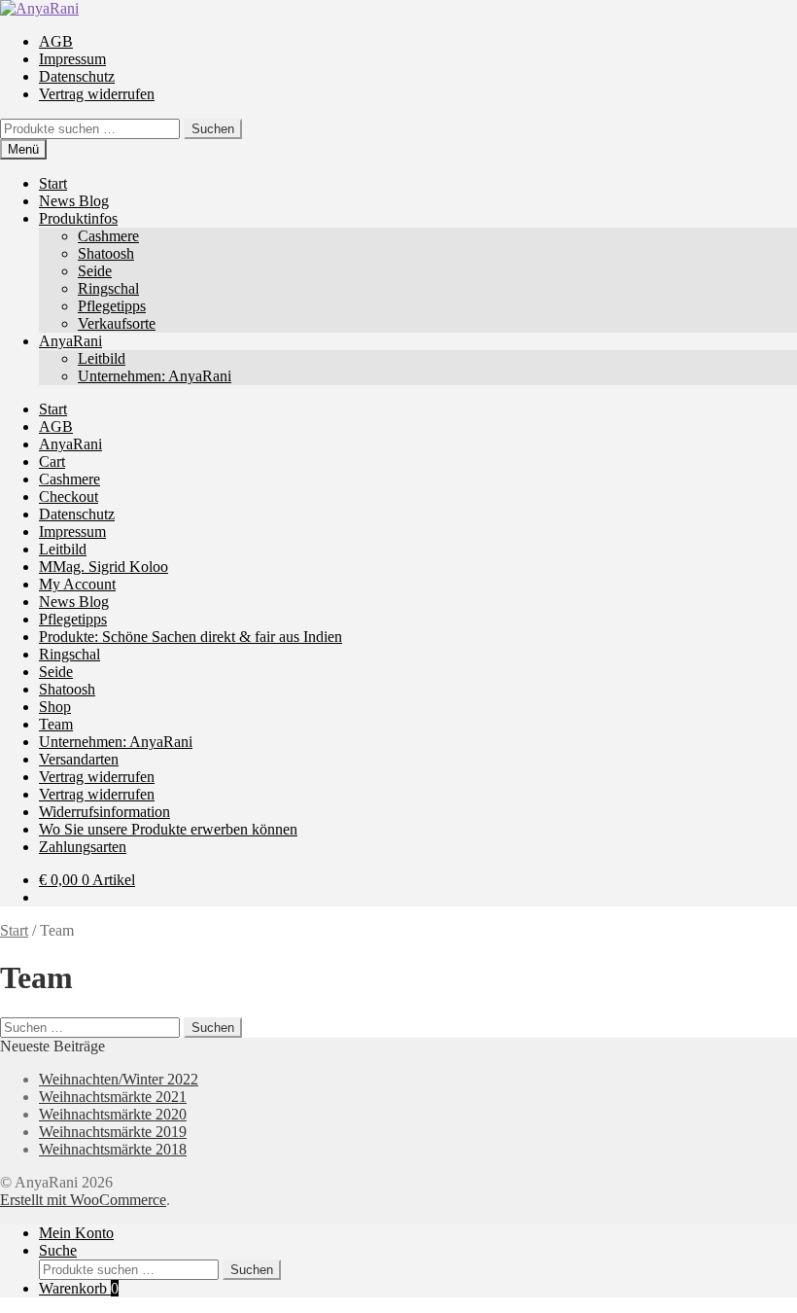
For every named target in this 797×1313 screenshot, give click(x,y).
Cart (52, 461)
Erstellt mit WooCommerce (83, 1199)
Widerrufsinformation (104, 811)
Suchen (212, 129)
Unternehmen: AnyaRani (154, 376)
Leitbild (101, 358)
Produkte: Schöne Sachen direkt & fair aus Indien (190, 636)
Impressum (72, 59)
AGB (56, 41)
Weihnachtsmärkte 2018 (113, 1149)
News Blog (74, 201)
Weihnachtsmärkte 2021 (113, 1096)
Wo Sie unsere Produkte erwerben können (168, 829)
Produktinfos (78, 218)
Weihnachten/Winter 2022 (118, 1079)
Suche (58, 1250)
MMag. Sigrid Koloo (103, 566)
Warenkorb (79, 1288)
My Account (77, 584)
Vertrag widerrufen (97, 94)
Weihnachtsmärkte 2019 (113, 1131)
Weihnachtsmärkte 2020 (113, 1114)
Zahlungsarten (82, 846)
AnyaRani (70, 341)
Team (56, 724)
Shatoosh (106, 253)
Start (53, 183)
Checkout (68, 496)
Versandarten (79, 759)
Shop (55, 706)
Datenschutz (77, 76)
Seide (95, 271)
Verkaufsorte (117, 323)
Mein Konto (76, 1232)
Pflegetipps (112, 306)
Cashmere (108, 236)
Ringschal (108, 288)
